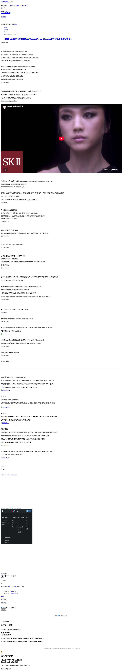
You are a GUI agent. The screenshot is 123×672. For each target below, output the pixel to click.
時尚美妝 (14, 24)
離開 (10, 668)
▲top (2, 596)
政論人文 (13, 591)
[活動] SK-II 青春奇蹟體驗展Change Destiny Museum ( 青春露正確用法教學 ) (38, 39)
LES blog (6, 12)
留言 (14, 586)
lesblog (2, 577)
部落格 (6, 30)
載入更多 (3, 599)
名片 (5, 32)
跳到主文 (3, 17)
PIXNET (49, 648)
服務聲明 (77, 648)
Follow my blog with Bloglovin (9, 474)
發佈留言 (3, 609)
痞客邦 (11, 586)
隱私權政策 (71, 648)
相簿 (5, 28)
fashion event (14, 593)
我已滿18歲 (4, 668)
